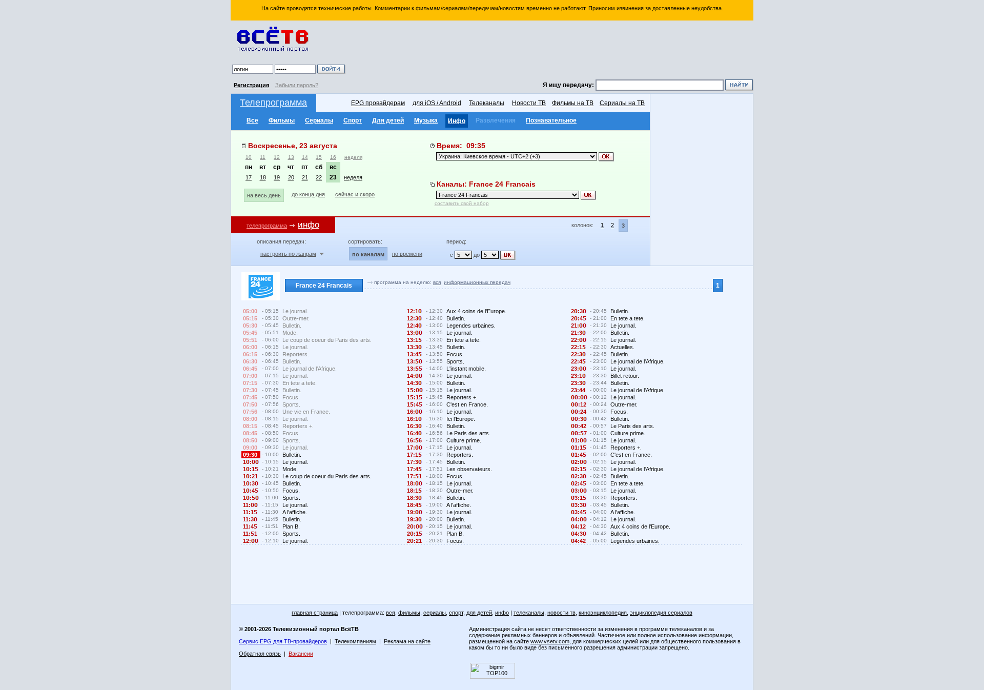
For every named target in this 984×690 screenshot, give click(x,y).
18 (263, 177)
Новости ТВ (529, 103)
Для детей (388, 120)
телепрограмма (267, 225)
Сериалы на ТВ (622, 103)
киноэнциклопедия (603, 613)
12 (277, 157)
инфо (502, 613)
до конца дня (308, 194)
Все (252, 120)
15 (319, 157)
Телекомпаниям (355, 641)
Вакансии (301, 654)
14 (305, 157)
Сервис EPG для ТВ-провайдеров (283, 641)
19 (277, 177)
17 (248, 177)
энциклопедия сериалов (661, 613)
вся (437, 282)
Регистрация (251, 85)
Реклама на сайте (407, 641)
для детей (479, 613)
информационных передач (477, 282)
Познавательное (551, 120)
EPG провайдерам (378, 103)
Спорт (352, 120)
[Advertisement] (550, 51)
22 (319, 177)
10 (248, 157)
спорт (456, 613)
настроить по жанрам (288, 254)
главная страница (315, 613)
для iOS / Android (437, 103)
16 (333, 157)
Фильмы (282, 120)
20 (291, 177)
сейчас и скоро (355, 194)
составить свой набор (462, 203)
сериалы (434, 613)
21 (305, 177)
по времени (407, 254)
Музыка (426, 120)
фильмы (409, 613)
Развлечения (496, 120)
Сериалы (319, 120)
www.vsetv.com (549, 641)
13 (291, 157)
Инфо (456, 121)
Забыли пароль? (296, 85)
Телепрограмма (273, 102)
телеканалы (529, 613)
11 (262, 157)
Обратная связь (260, 654)
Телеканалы (486, 103)
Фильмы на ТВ (572, 103)
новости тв (561, 613)
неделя (353, 157)
